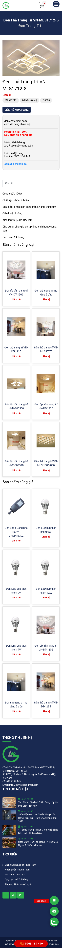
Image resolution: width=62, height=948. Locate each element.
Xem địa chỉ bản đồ (15, 163)
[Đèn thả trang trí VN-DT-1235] (16, 326)
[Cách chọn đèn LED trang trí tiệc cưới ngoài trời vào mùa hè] (9, 842)
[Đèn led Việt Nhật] (5, 5)
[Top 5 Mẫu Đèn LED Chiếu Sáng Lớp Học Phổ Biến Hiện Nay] (9, 802)
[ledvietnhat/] (5, 895)
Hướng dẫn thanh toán (17, 869)
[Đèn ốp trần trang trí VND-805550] (16, 383)
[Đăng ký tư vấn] (54, 911)
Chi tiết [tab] (9, 183)
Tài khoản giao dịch (15, 874)
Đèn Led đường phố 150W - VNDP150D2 (16, 531)
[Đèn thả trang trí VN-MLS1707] (46, 326)
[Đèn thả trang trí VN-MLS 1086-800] (46, 440)
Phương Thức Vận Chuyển (18, 884)
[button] (56, 43)
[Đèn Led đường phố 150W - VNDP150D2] (16, 507)
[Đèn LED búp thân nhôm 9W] (46, 507)
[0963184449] (54, 922)
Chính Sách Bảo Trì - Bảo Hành (20, 865)
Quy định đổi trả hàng (16, 879)
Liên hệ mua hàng (17, 109)
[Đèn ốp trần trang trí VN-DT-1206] (16, 270)
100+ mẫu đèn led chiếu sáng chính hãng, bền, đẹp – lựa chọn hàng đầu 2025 (37, 818)
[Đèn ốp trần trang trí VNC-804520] (16, 440)
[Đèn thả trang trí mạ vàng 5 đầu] (46, 270)
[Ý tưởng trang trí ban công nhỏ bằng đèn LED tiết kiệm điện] (9, 830)
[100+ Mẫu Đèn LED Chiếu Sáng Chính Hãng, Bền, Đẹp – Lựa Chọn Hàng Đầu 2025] (9, 814)
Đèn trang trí (30, 26)
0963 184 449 (34, 943)
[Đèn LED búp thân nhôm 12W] (46, 568)
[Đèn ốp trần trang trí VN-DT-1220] (46, 383)
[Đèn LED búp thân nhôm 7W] (16, 625)
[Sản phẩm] (54, 900)
